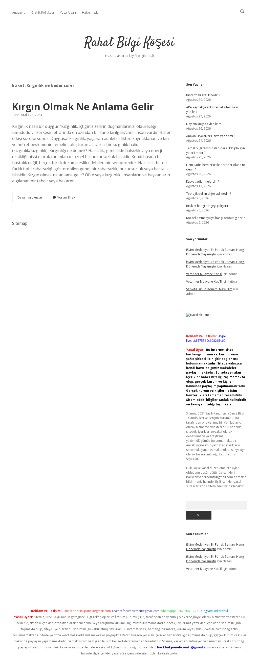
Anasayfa (18, 12)
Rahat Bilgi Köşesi (129, 43)
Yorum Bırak (66, 197)
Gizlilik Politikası (42, 12)
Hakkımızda (90, 12)
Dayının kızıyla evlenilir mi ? (205, 124)
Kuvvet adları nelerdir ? (202, 181)
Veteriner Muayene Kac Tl (204, 274)
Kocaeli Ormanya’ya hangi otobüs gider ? (215, 218)
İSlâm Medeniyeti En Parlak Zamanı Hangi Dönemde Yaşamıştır (215, 252)
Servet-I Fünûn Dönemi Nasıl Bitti (209, 289)
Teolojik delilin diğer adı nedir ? (208, 193)
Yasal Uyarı (68, 12)
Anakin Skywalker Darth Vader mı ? (210, 136)
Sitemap (20, 223)
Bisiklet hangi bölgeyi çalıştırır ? (208, 206)
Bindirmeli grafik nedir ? (203, 95)
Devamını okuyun (32, 198)
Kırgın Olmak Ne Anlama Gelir (83, 106)
